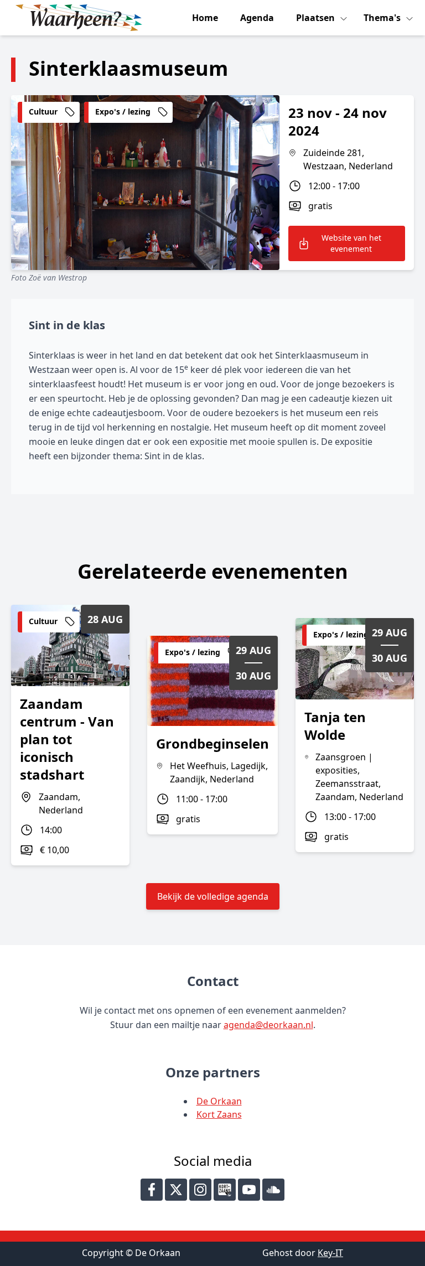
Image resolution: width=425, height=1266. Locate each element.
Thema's (383, 18)
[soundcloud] (273, 1190)
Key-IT (330, 1253)
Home (205, 18)
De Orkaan (219, 1101)
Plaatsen (316, 18)
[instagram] (200, 1190)
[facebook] (152, 1190)
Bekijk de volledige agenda (212, 896)
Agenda (257, 18)
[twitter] (176, 1190)
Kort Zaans (219, 1114)
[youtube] (249, 1190)
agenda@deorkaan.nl (268, 1025)
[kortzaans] (225, 1190)
